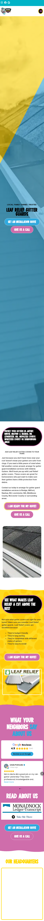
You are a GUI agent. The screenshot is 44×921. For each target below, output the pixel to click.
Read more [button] (9, 782)
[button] (41, 11)
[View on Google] (6, 766)
